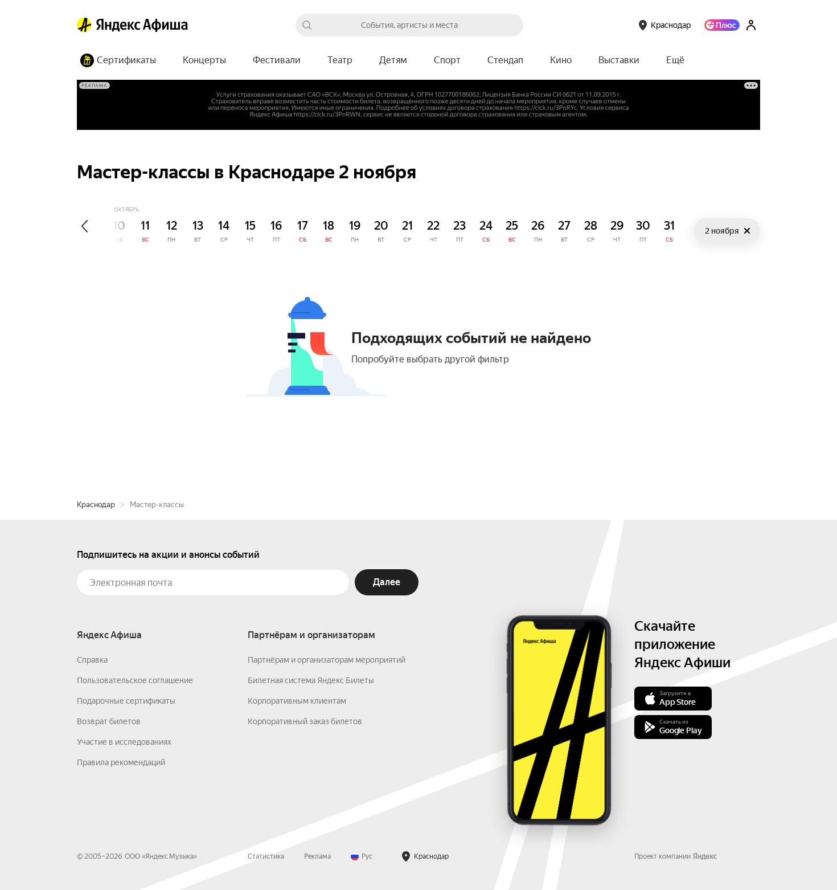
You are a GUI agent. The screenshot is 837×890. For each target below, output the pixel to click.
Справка (92, 659)
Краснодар (96, 504)
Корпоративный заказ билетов (305, 721)
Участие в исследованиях (124, 741)
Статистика (266, 856)
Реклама (317, 856)
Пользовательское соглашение (135, 680)
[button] (675, 60)
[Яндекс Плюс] (722, 25)
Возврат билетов (109, 721)
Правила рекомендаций (121, 762)
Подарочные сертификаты (126, 700)
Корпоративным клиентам (297, 700)
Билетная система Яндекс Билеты (311, 680)
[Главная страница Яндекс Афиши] (84, 25)
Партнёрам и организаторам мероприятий (326, 659)
